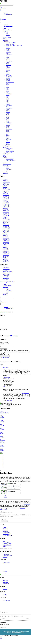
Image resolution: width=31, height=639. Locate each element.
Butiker (4, 156)
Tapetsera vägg (6, 534)
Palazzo (7, 116)
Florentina (8, 70)
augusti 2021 (6, 184)
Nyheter (5, 39)
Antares (7, 50)
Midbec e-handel (9, 159)
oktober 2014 (6, 242)
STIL (7, 36)
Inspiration (5, 171)
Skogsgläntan (9, 129)
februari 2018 (6, 210)
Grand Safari (9, 76)
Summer (8, 132)
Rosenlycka (8, 122)
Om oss (4, 546)
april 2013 (5, 259)
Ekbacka (8, 67)
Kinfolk (7, 95)
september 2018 (6, 206)
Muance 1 (8, 109)
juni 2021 (5, 185)
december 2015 (6, 227)
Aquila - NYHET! (10, 44)
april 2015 (5, 235)
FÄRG (7, 168)
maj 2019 (5, 200)
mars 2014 (5, 248)
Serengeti (8, 125)
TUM (5, 497)
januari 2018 (6, 212)
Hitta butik (5, 173)
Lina (7, 97)
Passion (7, 118)
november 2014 (6, 240)
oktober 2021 (6, 183)
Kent (7, 92)
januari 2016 (6, 226)
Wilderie (8, 142)
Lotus (7, 101)
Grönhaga (8, 79)
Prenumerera (4, 520)
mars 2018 (5, 209)
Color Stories (9, 61)
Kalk (7, 88)
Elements (8, 69)
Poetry (7, 121)
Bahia (7, 53)
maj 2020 (5, 192)
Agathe (7, 46)
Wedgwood (8, 139)
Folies (7, 71)
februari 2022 (6, 180)
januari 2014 (6, 251)
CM (5, 495)
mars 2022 (5, 179)
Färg (7, 33)
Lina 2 (7, 99)
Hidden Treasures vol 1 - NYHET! (14, 45)
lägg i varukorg (4, 349)
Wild (7, 140)
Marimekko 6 (9, 105)
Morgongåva (9, 108)
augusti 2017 (6, 215)
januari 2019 (6, 202)
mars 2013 (5, 260)
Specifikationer (6, 377)
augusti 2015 (6, 231)
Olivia (7, 114)
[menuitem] (5, 13)
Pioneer (7, 119)
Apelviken (8, 52)
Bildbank (5, 557)
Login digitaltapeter (7, 555)
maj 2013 (5, 257)
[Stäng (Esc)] (4, 627)
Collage (7, 58)
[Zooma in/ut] (0, 627)
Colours (7, 62)
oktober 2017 (6, 214)
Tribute (7, 136)
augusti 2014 (6, 243)
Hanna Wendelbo (10, 151)
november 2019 (6, 196)
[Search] (0, 6)
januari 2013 (6, 261)
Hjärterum (8, 83)
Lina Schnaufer (9, 149)
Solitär (7, 130)
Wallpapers (5, 580)
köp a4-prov (5, 356)
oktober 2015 (6, 230)
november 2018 (6, 204)
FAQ (4, 155)
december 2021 (6, 182)
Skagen (7, 127)
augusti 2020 (6, 191)
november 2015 (6, 229)
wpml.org (13, 631)
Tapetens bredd (4, 483)
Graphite (8, 78)
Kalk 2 (7, 89)
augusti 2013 (6, 256)
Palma (7, 117)
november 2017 (6, 213)
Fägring (7, 74)
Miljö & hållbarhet (7, 545)
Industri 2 (8, 84)
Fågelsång (8, 72)
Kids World (8, 93)
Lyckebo (8, 102)
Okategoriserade (6, 274)
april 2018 (5, 208)
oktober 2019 (6, 197)
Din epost (3, 519)
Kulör (7, 96)
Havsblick (8, 80)
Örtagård (8, 144)
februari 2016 (6, 225)
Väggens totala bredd (6, 488)
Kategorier (5, 31)
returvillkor (9, 400)
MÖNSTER (8, 169)
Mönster (8, 35)
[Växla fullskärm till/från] (2, 627)
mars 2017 (5, 217)
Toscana (8, 135)
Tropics (7, 138)
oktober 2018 (6, 205)
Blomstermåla (9, 54)
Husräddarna (6, 278)
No (1, 636)
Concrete (8, 59)
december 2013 (6, 252)
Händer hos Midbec (7, 271)
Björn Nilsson (9, 152)
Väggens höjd (4, 491)
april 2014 (5, 247)
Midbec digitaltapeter (10, 160)
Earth (7, 66)
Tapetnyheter (6, 275)
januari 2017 (6, 218)
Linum (7, 100)
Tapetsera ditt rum (7, 29)
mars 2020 (5, 193)
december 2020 (6, 189)
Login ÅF (5, 157)
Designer (5, 147)
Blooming (8, 55)
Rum (7, 32)
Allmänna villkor (7, 543)
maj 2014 (5, 245)
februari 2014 (6, 249)
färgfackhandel (25, 393)
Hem (1, 312)
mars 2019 (5, 201)
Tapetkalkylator (6, 153)
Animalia (8, 48)
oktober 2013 (6, 255)
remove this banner (20, 632)
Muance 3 (8, 112)
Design (7, 63)
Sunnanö (8, 131)
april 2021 (5, 187)
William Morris (9, 148)
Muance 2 (8, 110)
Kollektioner (6, 41)
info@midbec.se (6, 600)
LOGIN (5, 594)
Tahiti (7, 134)
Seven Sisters (9, 123)
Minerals (8, 106)
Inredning (5, 270)
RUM (7, 166)
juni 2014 (5, 244)
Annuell (7, 49)
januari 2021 (6, 188)
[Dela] (3, 627)
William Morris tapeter (8, 535)
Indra (7, 85)
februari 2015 (6, 238)
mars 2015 (5, 236)
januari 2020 (6, 195)
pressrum (5, 571)
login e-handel (6, 554)
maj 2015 (5, 234)
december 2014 (6, 239)
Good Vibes (8, 75)
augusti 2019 (6, 199)
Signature (8, 126)
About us (5, 589)
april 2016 (5, 223)
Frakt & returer (6, 386)
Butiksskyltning (6, 269)
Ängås (7, 143)
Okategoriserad (6, 273)
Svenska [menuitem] (6, 13)
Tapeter (4, 28)
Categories (5, 582)
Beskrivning (5, 367)
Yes (1, 638)
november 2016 (6, 219)
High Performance (10, 82)
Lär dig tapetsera (6, 146)
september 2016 (6, 221)
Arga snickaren (6, 276)
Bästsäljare (5, 40)
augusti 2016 (6, 222)
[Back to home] (7, 282)
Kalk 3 (7, 91)
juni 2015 (5, 232)
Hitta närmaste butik (4, 357)
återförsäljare (27, 504)
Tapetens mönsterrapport (7, 486)
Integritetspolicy (6, 542)
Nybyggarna (6, 267)
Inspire (7, 87)
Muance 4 (8, 113)
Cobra (7, 57)
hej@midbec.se (6, 562)
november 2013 (6, 253)
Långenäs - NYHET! (11, 42)
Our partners (6, 583)
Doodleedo (8, 65)
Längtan (8, 104)
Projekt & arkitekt (7, 37)
